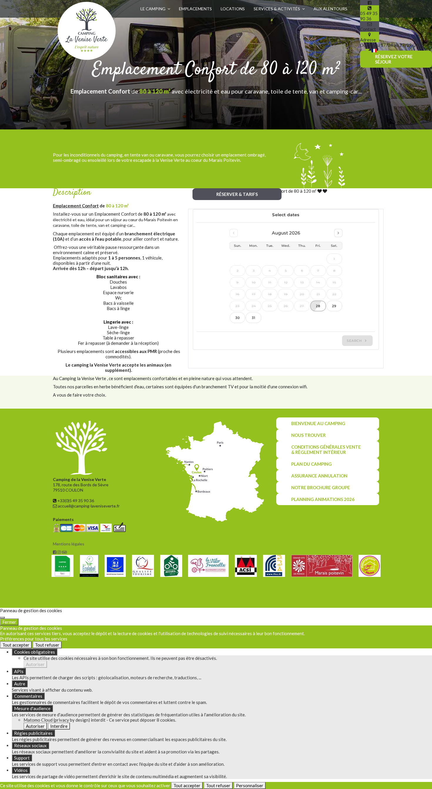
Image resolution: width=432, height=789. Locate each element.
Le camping (152, 8)
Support (22, 757)
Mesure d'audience (32, 708)
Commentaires (28, 696)
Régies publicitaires (33, 733)
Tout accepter (15, 644)
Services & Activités (277, 8)
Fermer (9, 622)
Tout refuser (47, 644)
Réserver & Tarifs (237, 194)
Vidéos (21, 770)
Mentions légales (68, 543)
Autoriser (35, 664)
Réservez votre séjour (394, 59)
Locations (233, 8)
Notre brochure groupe (320, 487)
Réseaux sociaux (30, 745)
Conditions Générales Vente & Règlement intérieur (326, 449)
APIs (19, 671)
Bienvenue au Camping (318, 423)
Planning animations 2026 (322, 499)
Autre (19, 683)
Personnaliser (249, 785)
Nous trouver (308, 435)
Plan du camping (311, 464)
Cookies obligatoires (34, 652)
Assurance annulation (319, 475)
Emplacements (195, 8)
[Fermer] (2, 617)
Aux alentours (330, 8)
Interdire (59, 726)
